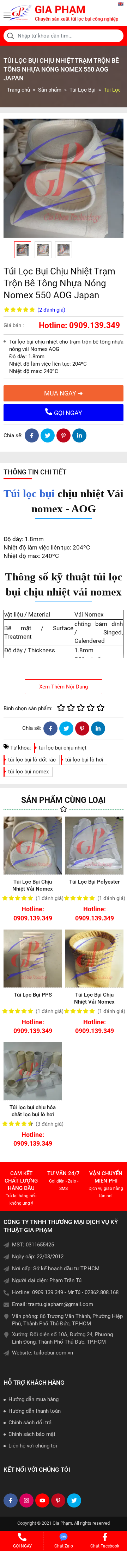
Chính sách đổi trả (30, 1422)
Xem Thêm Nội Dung (63, 687)
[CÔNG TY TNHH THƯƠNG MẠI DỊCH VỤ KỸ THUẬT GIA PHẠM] (63, 13)
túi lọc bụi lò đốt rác (32, 760)
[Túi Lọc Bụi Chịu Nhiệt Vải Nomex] (94, 958)
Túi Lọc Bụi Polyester (94, 882)
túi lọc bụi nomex (28, 771)
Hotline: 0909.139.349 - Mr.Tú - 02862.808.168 (65, 1292)
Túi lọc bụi (29, 494)
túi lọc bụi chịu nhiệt (62, 748)
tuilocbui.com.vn (53, 1353)
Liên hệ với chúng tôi (32, 1446)
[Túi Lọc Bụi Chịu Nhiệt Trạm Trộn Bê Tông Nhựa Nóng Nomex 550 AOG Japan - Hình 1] (63, 178)
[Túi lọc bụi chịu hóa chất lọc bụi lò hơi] (33, 1071)
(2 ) (51, 310)
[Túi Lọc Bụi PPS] (33, 958)
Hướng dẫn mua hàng (33, 1399)
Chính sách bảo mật (31, 1434)
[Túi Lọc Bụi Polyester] (94, 845)
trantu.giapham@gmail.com (60, 1304)
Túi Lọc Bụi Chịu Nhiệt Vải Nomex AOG (32, 889)
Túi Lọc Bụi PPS (33, 995)
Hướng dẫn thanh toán (34, 1411)
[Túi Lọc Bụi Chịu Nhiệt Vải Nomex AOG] (33, 845)
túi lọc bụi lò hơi (84, 760)
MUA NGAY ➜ (63, 393)
